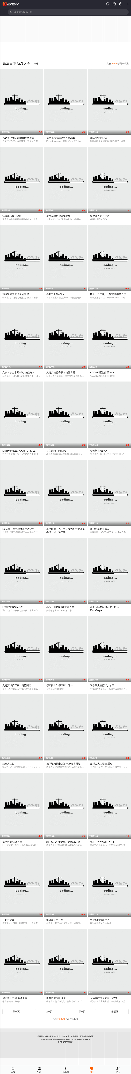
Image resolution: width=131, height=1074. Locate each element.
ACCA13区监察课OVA (102, 372)
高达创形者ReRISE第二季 (60, 607)
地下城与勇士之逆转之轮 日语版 (63, 763)
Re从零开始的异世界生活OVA (18, 529)
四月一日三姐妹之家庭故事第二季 (108, 294)
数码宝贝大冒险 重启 (101, 763)
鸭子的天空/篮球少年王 (102, 841)
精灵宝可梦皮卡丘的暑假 (15, 294)
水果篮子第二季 (54, 920)
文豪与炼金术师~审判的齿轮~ (18, 372)
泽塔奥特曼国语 (98, 137)
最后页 (114, 1011)
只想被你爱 (8, 920)
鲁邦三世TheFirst (55, 294)
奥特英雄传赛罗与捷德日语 (60, 372)
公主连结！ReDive (56, 450)
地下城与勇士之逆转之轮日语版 (63, 841)
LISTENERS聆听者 (12, 607)
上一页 (49, 1011)
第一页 (16, 1011)
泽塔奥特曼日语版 (12, 216)
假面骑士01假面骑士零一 (59, 685)
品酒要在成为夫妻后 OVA (103, 998)
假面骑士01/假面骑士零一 (16, 998)
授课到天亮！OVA (99, 216)
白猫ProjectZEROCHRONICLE (18, 450)
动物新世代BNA (98, 450)
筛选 (37, 63)
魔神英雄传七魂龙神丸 (58, 216)
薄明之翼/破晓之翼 (12, 841)
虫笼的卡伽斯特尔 (56, 998)
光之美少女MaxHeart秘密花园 (18, 137)
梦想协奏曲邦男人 (99, 529)
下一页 (82, 1011)
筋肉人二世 (8, 763)
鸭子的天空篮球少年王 (102, 685)
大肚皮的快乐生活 (99, 920)
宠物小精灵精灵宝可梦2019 (60, 137)
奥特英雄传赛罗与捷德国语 (16, 685)
